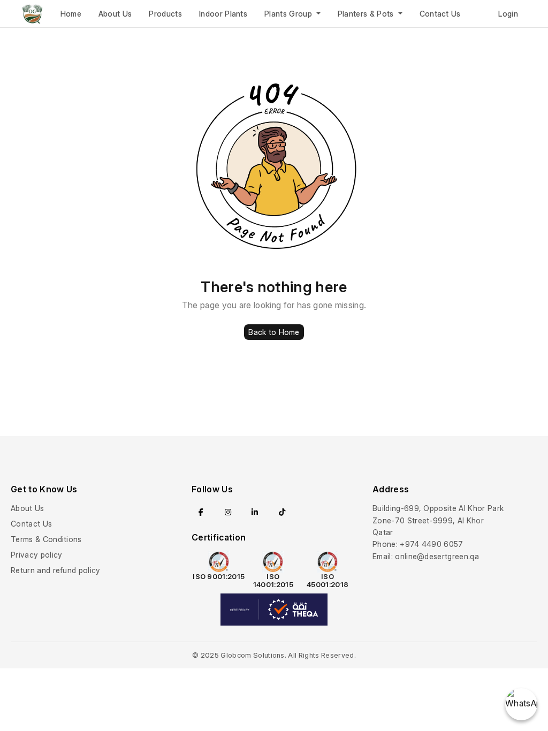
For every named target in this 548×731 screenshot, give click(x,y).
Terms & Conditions (46, 539)
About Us (115, 13)
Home (70, 13)
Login (508, 13)
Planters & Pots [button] (367, 13)
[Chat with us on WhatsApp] (521, 704)
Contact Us (440, 13)
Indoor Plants (223, 13)
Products (165, 13)
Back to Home (273, 332)
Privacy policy (36, 554)
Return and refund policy (56, 570)
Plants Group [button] (289, 13)
